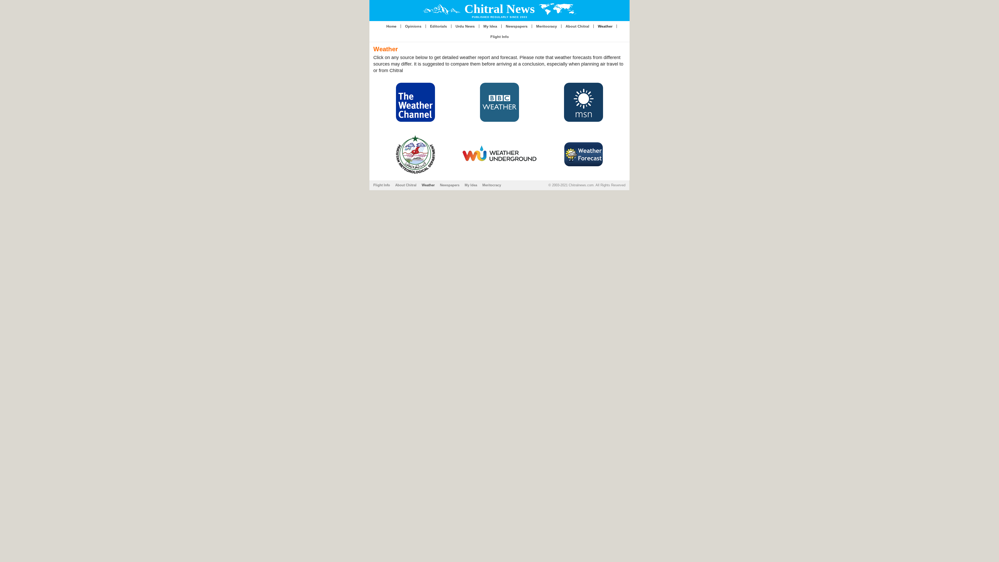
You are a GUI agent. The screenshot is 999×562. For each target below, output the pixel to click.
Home (391, 26)
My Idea (490, 26)
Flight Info (499, 37)
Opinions (413, 26)
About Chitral (577, 26)
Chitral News (499, 9)
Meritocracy (546, 26)
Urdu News (465, 26)
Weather (605, 26)
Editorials (438, 26)
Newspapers (517, 26)
